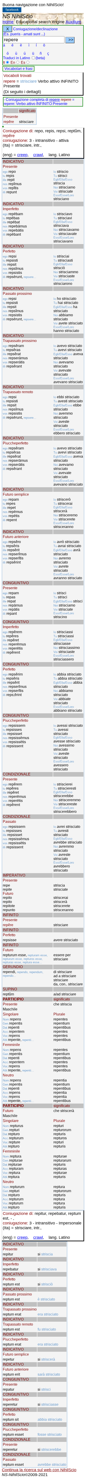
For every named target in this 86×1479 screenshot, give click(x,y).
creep (22, 155)
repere (54, 100)
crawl (38, 155)
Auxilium (73, 22)
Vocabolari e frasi (18, 69)
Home (8, 22)
